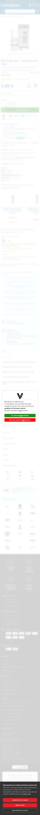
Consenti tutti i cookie (20, 800)
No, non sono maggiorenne (19, 420)
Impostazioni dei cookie (20, 810)
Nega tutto (20, 805)
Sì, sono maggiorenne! (20, 415)
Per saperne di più (26, 794)
